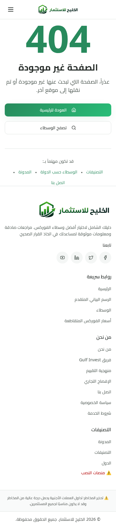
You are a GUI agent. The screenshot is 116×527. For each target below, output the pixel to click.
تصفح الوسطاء (53, 127)
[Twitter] (91, 258)
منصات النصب (96, 472)
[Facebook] (105, 258)
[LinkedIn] (77, 258)
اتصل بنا (58, 182)
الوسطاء (103, 310)
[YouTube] (62, 258)
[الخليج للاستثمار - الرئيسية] (58, 9)
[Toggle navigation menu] (11, 9)
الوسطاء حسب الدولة (58, 172)
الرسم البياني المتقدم (93, 299)
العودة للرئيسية (53, 110)
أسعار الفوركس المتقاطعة (88, 320)
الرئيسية (104, 288)
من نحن (104, 349)
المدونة (25, 172)
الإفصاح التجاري (97, 381)
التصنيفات (94, 172)
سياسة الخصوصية (96, 402)
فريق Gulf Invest (95, 359)
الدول (106, 463)
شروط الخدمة (99, 413)
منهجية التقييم (98, 370)
